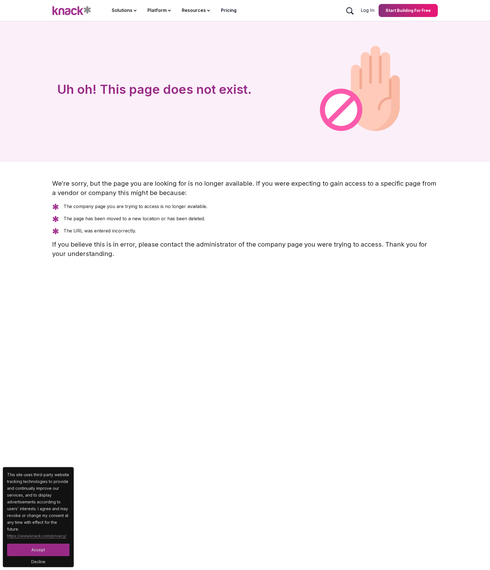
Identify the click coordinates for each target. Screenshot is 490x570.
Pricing (228, 10)
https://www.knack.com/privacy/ (36, 535)
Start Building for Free (408, 10)
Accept (38, 549)
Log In (367, 10)
